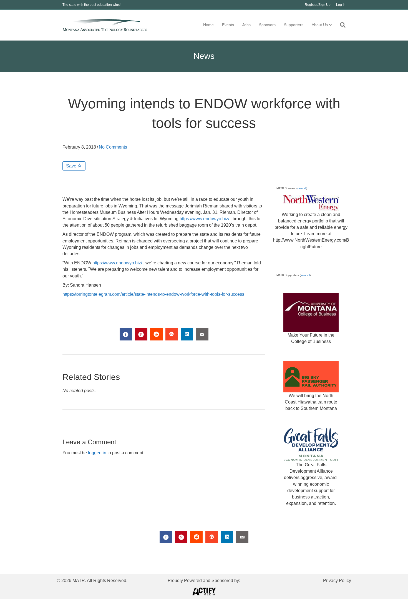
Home (208, 24)
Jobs (246, 24)
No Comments (113, 147)
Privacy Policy (337, 580)
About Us (320, 24)
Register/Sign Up (318, 5)
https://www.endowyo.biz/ (204, 218)
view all (301, 188)
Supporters (293, 24)
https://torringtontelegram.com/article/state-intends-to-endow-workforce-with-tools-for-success (153, 294)
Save (71, 166)
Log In (341, 5)
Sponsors (267, 24)
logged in (97, 452)
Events (228, 24)
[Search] (341, 25)
